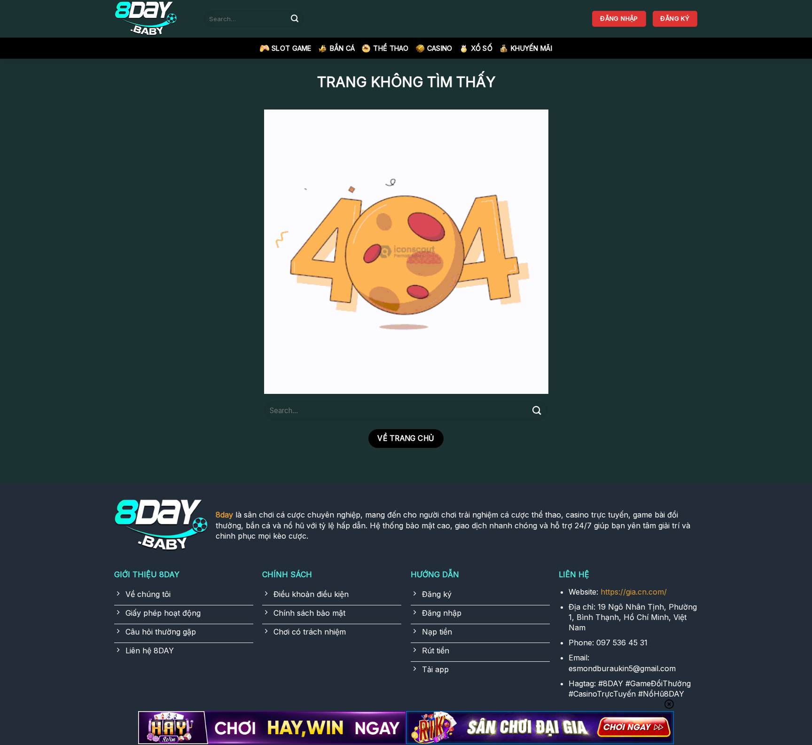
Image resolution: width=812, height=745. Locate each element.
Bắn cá (342, 48)
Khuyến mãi (531, 48)
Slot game (292, 48)
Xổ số (481, 48)
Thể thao (390, 48)
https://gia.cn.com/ (634, 591)
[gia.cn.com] (152, 19)
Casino (440, 48)
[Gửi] (295, 19)
